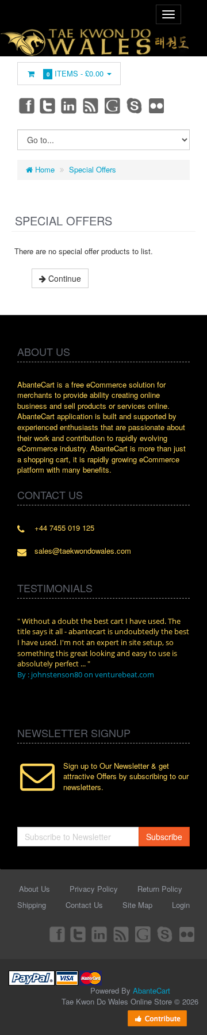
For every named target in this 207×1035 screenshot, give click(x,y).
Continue (63, 278)
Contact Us (84, 904)
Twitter (47, 105)
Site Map (137, 904)
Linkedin (69, 105)
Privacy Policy (94, 888)
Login (181, 904)
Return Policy (159, 888)
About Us (34, 888)
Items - (75, 73)
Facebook (25, 105)
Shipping (31, 904)
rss (91, 105)
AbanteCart (151, 990)
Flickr (157, 105)
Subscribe (164, 836)
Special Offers (92, 169)
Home (44, 169)
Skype (135, 105)
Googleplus (113, 105)
